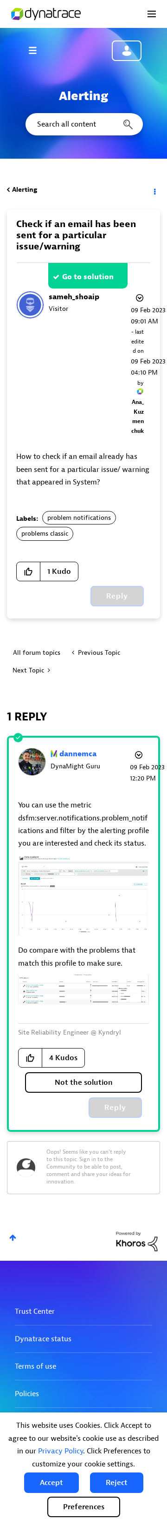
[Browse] (37, 50)
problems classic (44, 534)
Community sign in (126, 50)
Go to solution (88, 277)
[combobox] (83, 124)
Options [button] (154, 190)
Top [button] (13, 1237)
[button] (51, 1482)
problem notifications (79, 518)
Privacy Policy (60, 1451)
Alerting (24, 190)
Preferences (83, 1507)
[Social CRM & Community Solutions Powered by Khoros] (137, 1241)
